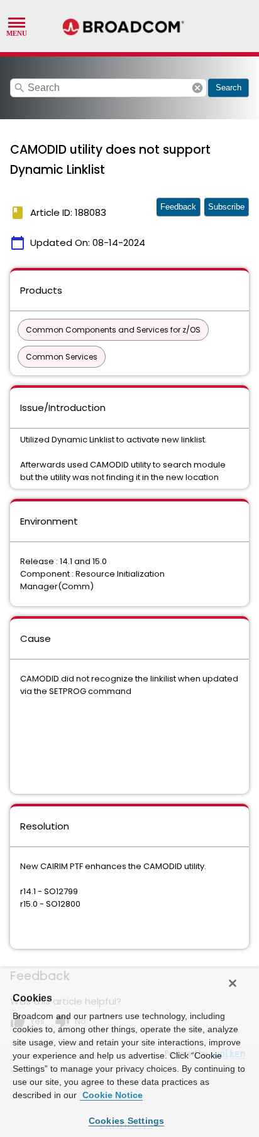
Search (228, 87)
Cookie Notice (111, 1095)
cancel (197, 88)
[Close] (232, 983)
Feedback (178, 206)
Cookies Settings (127, 1121)
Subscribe (226, 206)
